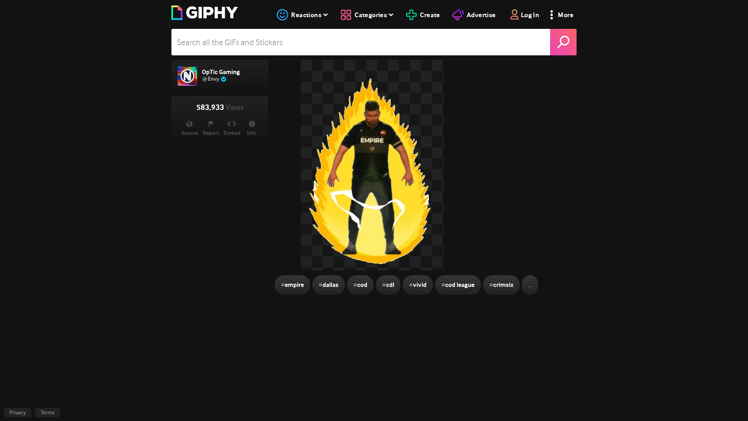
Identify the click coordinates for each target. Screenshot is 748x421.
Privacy (17, 412)
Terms (48, 412)
